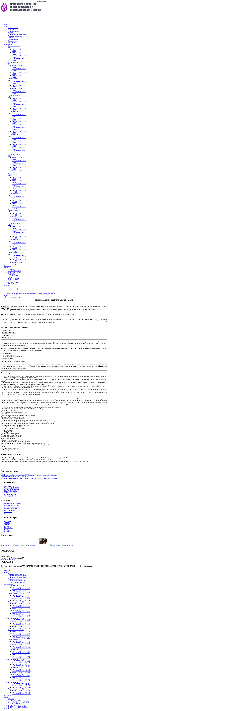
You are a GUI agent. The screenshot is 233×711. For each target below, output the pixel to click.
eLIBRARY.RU (9, 486)
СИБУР (7, 529)
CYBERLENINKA (10, 496)
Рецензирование (10, 510)
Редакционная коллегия (12, 503)
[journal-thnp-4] (44, 545)
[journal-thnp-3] (32, 545)
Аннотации (8, 512)
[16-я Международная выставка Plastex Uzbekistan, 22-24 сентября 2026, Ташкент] (29, 478)
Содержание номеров (11, 507)
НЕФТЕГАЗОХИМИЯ (11, 489)
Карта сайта (8, 513)
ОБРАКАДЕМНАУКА (11, 488)
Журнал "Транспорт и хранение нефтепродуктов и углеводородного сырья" (30, 293)
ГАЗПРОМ (7, 521)
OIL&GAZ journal (10, 494)
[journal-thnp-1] (7, 545)
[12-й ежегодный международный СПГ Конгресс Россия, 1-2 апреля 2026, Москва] (29, 475)
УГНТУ (6, 524)
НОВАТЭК (7, 526)
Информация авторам (11, 505)
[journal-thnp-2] (19, 545)
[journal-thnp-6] (68, 545)
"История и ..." (9, 492)
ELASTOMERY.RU (10, 491)
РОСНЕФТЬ (8, 528)
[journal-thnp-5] (56, 545)
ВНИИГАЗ (7, 531)
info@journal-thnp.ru (8, 559)
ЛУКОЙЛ (7, 523)
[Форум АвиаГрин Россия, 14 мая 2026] (14, 477)
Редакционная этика (11, 508)
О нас (6, 295)
